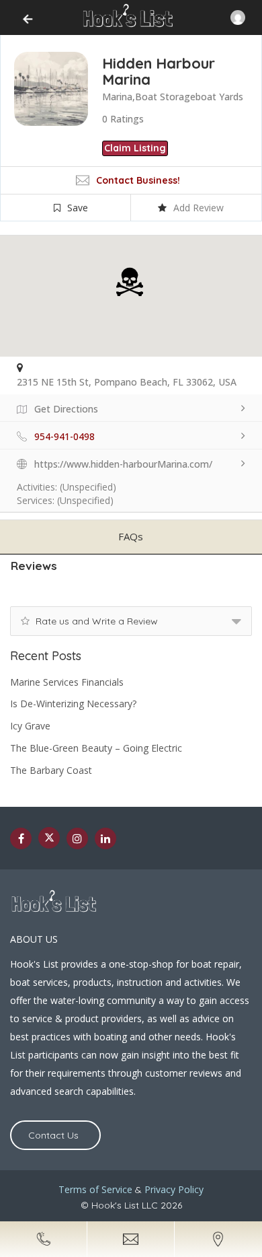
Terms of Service (95, 1189)
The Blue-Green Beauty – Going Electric (96, 748)
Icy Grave (30, 725)
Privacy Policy (174, 1189)
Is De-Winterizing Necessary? (73, 703)
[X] (49, 838)
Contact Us (53, 1135)
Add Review (198, 207)
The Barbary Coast (51, 770)
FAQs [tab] (130, 536)
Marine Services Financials (67, 682)
